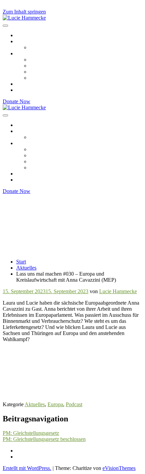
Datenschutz (29, 456)
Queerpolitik (43, 72)
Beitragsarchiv (31, 35)
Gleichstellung (45, 65)
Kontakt (24, 90)
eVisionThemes (119, 468)
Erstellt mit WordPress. (27, 468)
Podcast (74, 404)
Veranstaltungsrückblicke (42, 84)
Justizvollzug (43, 78)
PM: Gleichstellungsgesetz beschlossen (44, 439)
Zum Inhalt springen (24, 12)
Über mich (27, 41)
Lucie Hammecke (118, 291)
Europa (37, 59)
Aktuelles (35, 404)
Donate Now (16, 101)
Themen (25, 53)
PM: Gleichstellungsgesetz (31, 433)
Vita (34, 47)
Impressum (27, 450)
